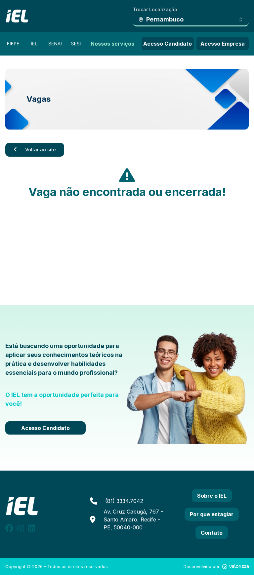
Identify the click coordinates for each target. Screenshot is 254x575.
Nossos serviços (112, 43)
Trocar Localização (155, 9)
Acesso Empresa (222, 43)
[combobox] (191, 19)
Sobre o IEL (212, 495)
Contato (212, 532)
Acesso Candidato (167, 43)
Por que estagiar (211, 514)
